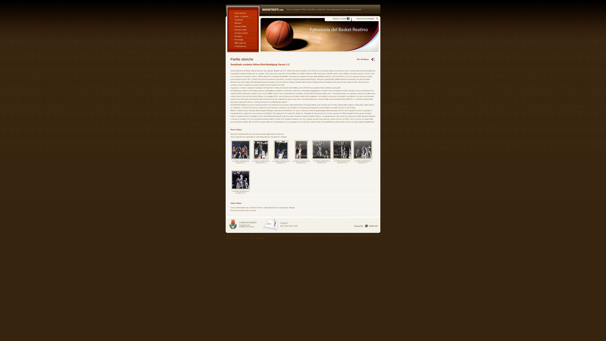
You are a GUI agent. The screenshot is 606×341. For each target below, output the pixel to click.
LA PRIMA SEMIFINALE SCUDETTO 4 (301, 162)
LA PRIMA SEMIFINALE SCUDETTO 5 (321, 162)
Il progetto (296, 9)
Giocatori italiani (240, 26)
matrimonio (234, 238)
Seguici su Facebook (341, 19)
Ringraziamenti (355, 9)
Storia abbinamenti (334, 9)
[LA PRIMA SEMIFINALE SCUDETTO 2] (260, 149)
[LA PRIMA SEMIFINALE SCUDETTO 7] (362, 149)
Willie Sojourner (240, 43)
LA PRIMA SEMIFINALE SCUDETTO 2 (261, 162)
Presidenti (238, 36)
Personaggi (238, 40)
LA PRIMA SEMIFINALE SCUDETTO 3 (281, 162)
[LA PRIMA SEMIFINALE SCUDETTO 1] (240, 149)
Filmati (303, 9)
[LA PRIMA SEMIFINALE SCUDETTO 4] (301, 149)
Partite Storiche (240, 13)
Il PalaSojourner (240, 46)
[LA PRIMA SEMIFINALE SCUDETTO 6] (342, 149)
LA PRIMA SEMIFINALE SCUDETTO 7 (362, 162)
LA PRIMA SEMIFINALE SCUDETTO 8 (240, 192)
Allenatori (237, 23)
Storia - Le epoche (241, 16)
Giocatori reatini (240, 30)
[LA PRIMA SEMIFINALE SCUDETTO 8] (240, 180)
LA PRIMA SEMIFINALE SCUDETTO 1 (240, 162)
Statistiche (321, 9)
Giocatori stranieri (241, 33)
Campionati (238, 20)
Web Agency (260, 238)
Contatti (345, 9)
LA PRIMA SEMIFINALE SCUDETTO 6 (342, 162)
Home (288, 9)
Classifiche (312, 9)
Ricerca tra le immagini (365, 19)
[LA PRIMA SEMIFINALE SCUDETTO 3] (281, 149)
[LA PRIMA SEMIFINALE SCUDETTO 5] (321, 149)
